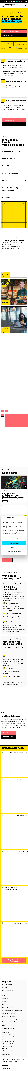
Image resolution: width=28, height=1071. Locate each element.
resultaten (7, 617)
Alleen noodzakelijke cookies (14, 551)
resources (17, 682)
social (9, 71)
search (6, 71)
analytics (14, 71)
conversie (20, 71)
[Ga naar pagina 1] (2, 415)
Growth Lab (19, 659)
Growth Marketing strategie (13, 86)
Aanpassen (13, 547)
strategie (8, 608)
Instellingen (20, 538)
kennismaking (20, 629)
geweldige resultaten (13, 105)
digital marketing (15, 608)
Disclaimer (5, 1065)
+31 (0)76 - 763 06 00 (8, 1051)
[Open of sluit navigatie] (25, 5)
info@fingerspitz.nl (8, 1028)
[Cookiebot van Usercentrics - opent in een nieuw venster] (8, 518)
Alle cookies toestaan (14, 543)
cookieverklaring (21, 533)
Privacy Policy (6, 1068)
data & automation (15, 610)
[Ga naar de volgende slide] (6, 411)
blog (6, 673)
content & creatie (15, 73)
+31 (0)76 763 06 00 (8, 1036)
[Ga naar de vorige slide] (2, 411)
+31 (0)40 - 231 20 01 (8, 1043)
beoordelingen (13, 1061)
